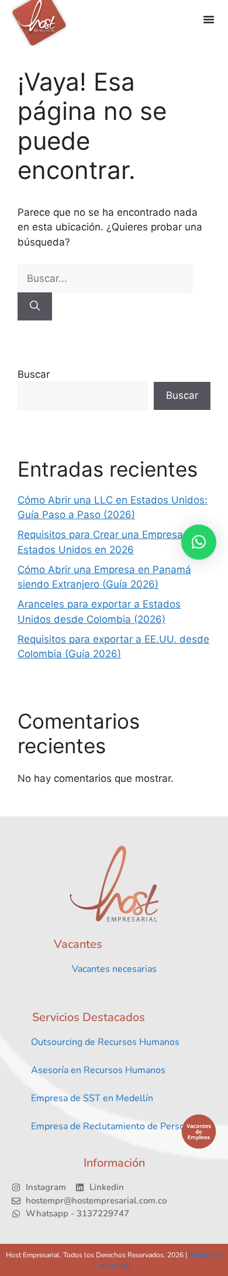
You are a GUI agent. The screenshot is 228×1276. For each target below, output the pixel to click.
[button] (208, 19)
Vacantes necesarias (114, 969)
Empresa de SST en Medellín (92, 1098)
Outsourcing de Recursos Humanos (105, 1042)
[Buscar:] (105, 278)
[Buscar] (35, 306)
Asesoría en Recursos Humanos (98, 1070)
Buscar (34, 374)
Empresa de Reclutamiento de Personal (114, 1126)
